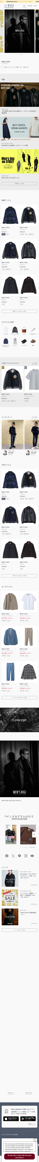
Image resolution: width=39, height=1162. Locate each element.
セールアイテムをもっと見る (19, 697)
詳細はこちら (32, 1124)
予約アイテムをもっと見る (19, 575)
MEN (35, 5)
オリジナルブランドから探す (10, 1134)
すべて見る (34, 363)
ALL (24, 5)
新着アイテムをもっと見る (19, 311)
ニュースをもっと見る (19, 930)
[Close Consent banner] (35, 1140)
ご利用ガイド (10, 1093)
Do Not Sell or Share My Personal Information (19, 1156)
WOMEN (30, 5)
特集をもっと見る (19, 183)
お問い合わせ (28, 1093)
